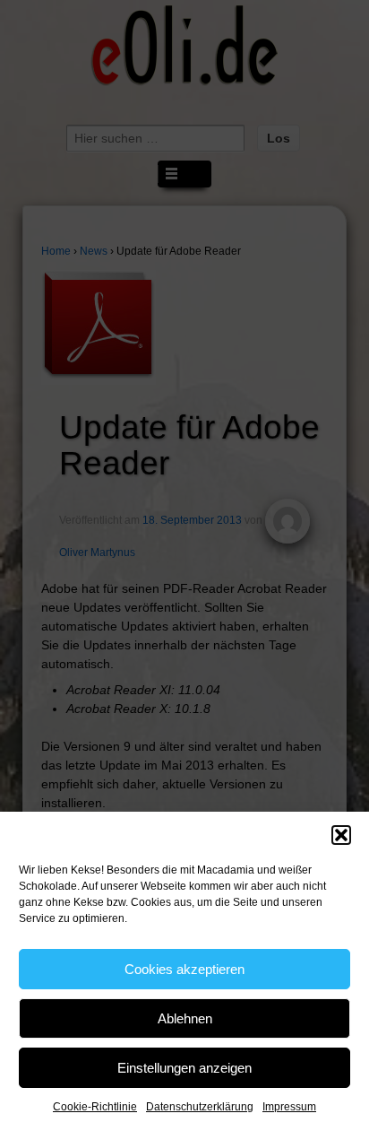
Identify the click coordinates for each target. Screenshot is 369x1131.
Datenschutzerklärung (199, 1107)
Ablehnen (185, 1018)
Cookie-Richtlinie (95, 1107)
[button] (341, 835)
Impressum (289, 1107)
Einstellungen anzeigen (184, 1067)
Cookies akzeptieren (184, 969)
